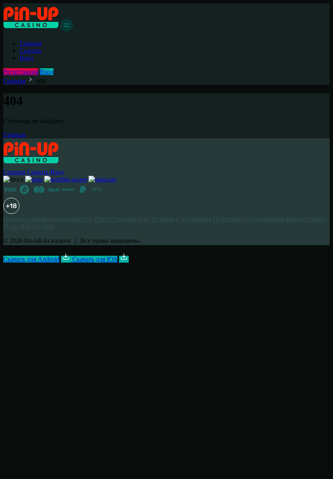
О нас (11, 226)
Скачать (30, 50)
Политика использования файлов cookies (270, 219)
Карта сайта (37, 226)
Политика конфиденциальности (47, 219)
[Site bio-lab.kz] (30, 29)
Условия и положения (181, 219)
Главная (30, 43)
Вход (26, 57)
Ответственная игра (121, 219)
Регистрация (20, 71)
